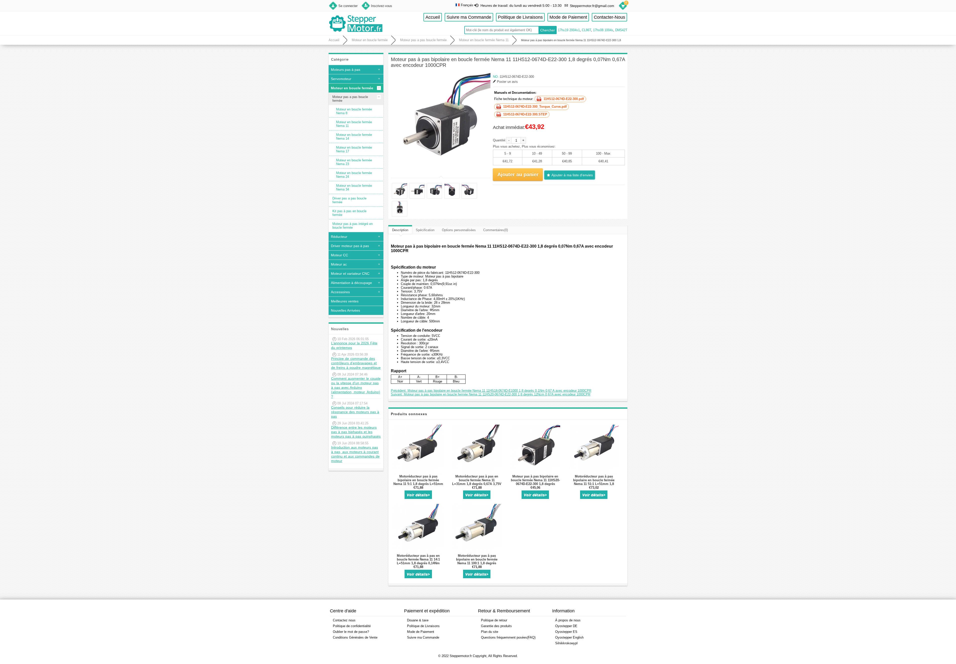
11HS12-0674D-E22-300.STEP (525, 114)
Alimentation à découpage (351, 283)
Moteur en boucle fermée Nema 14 (354, 136)
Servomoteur (341, 79)
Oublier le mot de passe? (351, 632)
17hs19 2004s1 (569, 30)
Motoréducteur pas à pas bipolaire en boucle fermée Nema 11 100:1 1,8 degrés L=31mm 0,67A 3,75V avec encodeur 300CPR (476, 563)
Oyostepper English (569, 637)
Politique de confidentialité (352, 626)
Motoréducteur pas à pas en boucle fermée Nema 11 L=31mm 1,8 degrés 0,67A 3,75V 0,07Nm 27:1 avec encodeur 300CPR (476, 483)
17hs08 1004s (603, 30)
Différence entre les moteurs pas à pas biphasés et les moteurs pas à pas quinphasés (356, 431)
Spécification (425, 230)
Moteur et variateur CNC (350, 274)
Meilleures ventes (344, 301)
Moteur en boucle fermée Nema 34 (354, 187)
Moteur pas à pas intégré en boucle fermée (352, 225)
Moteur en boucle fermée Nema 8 (354, 111)
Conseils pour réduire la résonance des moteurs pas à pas (355, 411)
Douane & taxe (417, 620)
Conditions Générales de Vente (355, 637)
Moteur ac (339, 264)
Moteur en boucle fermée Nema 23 (354, 162)
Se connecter (348, 6)
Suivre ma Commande (469, 17)
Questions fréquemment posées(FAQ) (508, 637)
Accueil (432, 17)
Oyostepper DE (566, 626)
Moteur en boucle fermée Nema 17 (354, 149)
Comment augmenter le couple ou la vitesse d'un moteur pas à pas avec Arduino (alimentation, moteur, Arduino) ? (356, 387)
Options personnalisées (459, 230)
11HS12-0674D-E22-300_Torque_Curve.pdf (535, 106)
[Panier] (623, 6)
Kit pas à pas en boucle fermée (349, 213)
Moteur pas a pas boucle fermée (423, 40)
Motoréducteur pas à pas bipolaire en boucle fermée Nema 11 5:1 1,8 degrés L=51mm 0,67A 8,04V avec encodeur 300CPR (418, 483)
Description (400, 230)
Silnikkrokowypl (566, 643)
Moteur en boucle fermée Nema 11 (484, 40)
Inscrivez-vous (381, 6)
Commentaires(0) (495, 230)
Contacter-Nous (609, 17)
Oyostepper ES (566, 632)
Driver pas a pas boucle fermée (349, 200)
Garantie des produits (496, 626)
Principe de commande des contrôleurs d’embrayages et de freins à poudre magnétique (356, 363)
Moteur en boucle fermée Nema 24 (354, 175)
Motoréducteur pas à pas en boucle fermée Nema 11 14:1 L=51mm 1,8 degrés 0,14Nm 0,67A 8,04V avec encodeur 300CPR (418, 563)
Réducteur (339, 237)
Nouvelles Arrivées (345, 310)
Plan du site (489, 632)
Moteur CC (339, 255)
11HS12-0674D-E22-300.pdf (563, 99)
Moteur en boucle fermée (370, 40)
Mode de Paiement (568, 17)
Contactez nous (344, 620)
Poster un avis (507, 82)
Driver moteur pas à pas (350, 246)
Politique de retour (494, 620)
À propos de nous (568, 620)
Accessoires (340, 292)
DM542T (621, 30)
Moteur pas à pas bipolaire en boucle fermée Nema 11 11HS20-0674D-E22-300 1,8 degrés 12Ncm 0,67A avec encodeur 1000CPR (535, 483)
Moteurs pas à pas (345, 70)
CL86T (586, 30)
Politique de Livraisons (520, 17)
